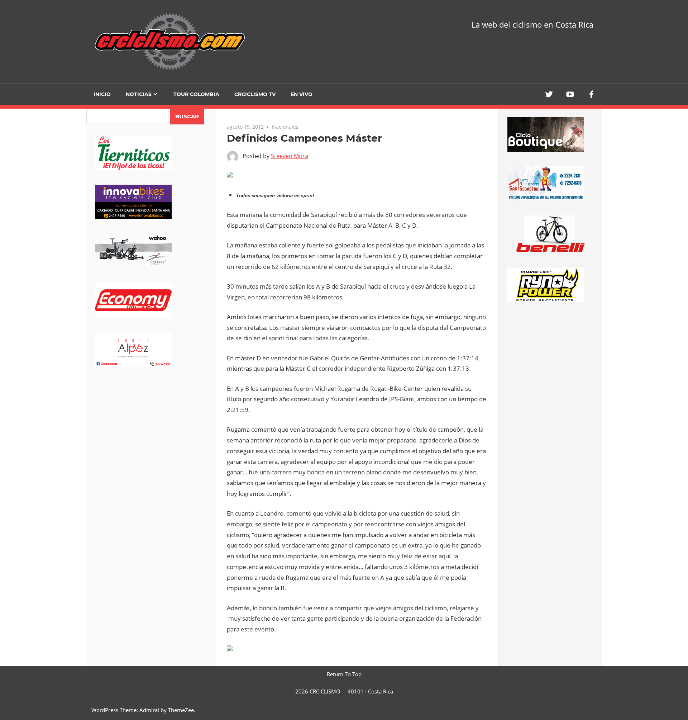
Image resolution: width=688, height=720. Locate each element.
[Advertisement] (150, 438)
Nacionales (285, 126)
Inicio (102, 94)
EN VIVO (301, 94)
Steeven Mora (289, 156)
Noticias (139, 94)
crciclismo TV (255, 94)
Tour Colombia (196, 94)
